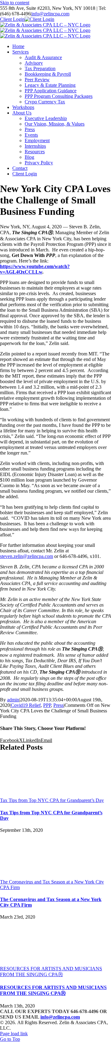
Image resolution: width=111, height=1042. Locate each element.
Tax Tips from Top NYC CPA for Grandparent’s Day (52, 800)
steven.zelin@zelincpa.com (26, 556)
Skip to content (14, 2)
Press (58, 705)
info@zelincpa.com (50, 13)
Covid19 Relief (26, 705)
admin (13, 699)
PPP (47, 705)
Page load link (14, 1033)
